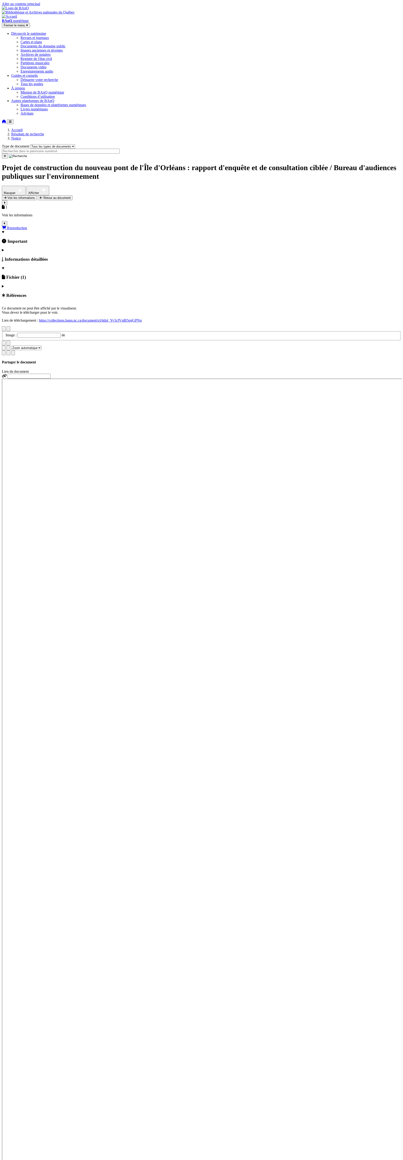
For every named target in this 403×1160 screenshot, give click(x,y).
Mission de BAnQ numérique (42, 92)
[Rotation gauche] (4, 343)
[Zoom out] (8, 347)
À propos (18, 88)
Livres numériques (34, 109)
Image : (11, 335)
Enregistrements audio (37, 71)
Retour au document (56, 198)
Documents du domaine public (43, 46)
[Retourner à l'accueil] (4, 121)
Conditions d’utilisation (38, 96)
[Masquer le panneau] (4, 223)
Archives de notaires (36, 54)
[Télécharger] (4, 352)
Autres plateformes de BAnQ (32, 101)
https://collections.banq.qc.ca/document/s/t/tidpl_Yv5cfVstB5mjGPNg (90, 320)
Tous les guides (32, 84)
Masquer (10, 193)
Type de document (15, 146)
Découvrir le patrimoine (28, 33)
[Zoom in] (4, 347)
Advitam (27, 113)
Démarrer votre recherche (39, 80)
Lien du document (15, 371)
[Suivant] (8, 328)
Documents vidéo (33, 67)
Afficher (34, 193)
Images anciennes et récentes (42, 50)
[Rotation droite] (8, 343)
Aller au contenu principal (21, 4)
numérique (15, 21)
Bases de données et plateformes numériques (53, 105)
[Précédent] (4, 328)
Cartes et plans (31, 42)
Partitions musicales (35, 63)
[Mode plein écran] (13, 352)
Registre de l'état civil (36, 59)
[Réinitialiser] (5, 156)
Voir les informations (21, 198)
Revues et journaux (35, 38)
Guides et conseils (24, 75)
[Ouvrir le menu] (10, 121)
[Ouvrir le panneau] (4, 202)
